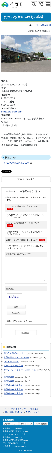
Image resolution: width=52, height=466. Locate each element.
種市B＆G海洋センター (15, 353)
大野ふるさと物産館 (13, 365)
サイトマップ (26, 424)
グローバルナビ (48, 4)
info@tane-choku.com (11, 112)
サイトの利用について (15, 409)
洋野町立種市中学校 (13, 385)
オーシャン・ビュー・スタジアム (20, 370)
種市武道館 (9, 377)
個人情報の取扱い (13, 412)
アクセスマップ (10, 424)
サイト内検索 (34, 4)
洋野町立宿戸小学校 (13, 389)
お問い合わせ (41, 424)
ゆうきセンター (11, 361)
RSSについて (32, 412)
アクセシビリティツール (41, 4)
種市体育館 (9, 381)
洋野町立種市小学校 (13, 393)
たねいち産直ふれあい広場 (16, 163)
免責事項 (34, 409)
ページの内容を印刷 (41, 25)
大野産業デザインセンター (16, 357)
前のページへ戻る (26, 179)
